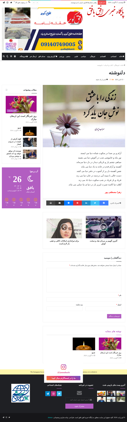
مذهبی (68, 56)
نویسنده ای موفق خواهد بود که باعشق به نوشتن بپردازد (13, 153)
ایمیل (118, 305)
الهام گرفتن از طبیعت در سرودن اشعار (14, 141)
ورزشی (61, 56)
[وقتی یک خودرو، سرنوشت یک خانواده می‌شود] (111, 393)
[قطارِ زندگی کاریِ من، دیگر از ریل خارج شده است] (111, 399)
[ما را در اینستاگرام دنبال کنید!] (63, 368)
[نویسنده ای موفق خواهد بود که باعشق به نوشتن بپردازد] (30, 154)
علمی (76, 56)
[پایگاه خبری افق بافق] (106, 12)
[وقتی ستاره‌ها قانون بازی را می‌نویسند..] (101, 393)
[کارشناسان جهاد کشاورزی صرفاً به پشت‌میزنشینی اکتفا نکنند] (120, 393)
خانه (120, 56)
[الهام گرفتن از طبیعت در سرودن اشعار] (30, 142)
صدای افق (41, 56)
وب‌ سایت (79, 305)
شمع (93, 353)
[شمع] (84, 344)
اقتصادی (103, 56)
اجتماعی (113, 56)
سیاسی (83, 56)
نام (119, 295)
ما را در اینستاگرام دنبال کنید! (64, 378)
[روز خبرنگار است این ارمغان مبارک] (110, 344)
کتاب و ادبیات (108, 65)
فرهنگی (92, 56)
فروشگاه (23, 56)
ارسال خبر (33, 56)
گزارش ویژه (51, 56)
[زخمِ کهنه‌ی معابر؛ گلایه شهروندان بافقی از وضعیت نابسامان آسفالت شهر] (120, 399)
